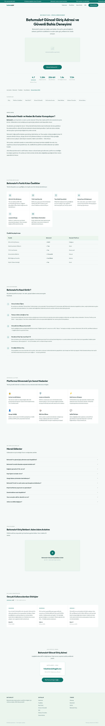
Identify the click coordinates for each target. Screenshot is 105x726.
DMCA (71, 705)
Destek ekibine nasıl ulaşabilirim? (16, 492)
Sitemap (72, 700)
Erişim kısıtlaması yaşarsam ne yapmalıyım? (19, 487)
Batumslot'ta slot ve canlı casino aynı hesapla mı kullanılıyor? (24, 483)
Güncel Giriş (93, 5)
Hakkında (64, 5)
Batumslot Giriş (73, 707)
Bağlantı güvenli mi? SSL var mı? (16, 469)
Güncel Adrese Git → (52, 67)
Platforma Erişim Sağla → (52, 680)
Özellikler (71, 5)
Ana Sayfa (9, 90)
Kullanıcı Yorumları (71, 100)
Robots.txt (72, 703)
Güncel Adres (82, 100)
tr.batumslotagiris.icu (52, 669)
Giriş (9, 100)
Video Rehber (61, 100)
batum (10, 5)
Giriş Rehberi (27, 90)
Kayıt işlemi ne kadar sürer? (15, 473)
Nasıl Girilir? (28, 100)
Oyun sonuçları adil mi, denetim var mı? (18, 497)
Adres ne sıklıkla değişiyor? (14, 502)
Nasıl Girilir (79, 5)
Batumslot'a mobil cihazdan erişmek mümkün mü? (21, 464)
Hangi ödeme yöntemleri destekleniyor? (18, 478)
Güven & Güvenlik (38, 100)
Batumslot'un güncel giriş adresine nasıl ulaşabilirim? (22, 459)
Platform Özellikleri (17, 100)
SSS (85, 5)
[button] (52, 555)
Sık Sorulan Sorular (50, 100)
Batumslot (15, 90)
